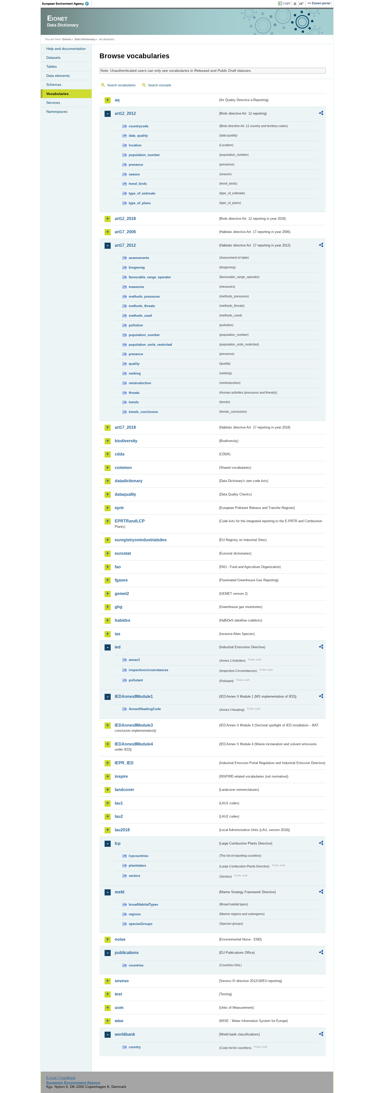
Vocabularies (57, 94)
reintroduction (140, 383)
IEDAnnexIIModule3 (134, 725)
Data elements (58, 76)
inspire (121, 776)
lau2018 (122, 830)
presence (136, 165)
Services (53, 103)
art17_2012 (125, 245)
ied (118, 647)
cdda (119, 454)
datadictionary (128, 481)
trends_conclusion (143, 412)
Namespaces (56, 111)
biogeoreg (137, 267)
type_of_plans (140, 203)
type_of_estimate (142, 193)
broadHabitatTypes (143, 904)
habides (122, 620)
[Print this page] (296, 3)
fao (118, 567)
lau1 (119, 803)
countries (136, 965)
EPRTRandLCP (130, 521)
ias (117, 634)
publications (127, 952)
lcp (118, 843)
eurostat (123, 553)
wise (119, 1021)
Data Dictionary (85, 39)
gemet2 (122, 593)
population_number (144, 155)
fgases (121, 580)
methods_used (140, 315)
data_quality (138, 135)
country (135, 1047)
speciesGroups (140, 924)
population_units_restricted (150, 345)
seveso (122, 981)
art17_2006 (125, 232)
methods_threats (142, 306)
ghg (118, 607)
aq (117, 100)
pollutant (136, 680)
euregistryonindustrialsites (141, 540)
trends (134, 402)
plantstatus (137, 865)
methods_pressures (144, 296)
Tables (51, 66)
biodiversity (126, 441)
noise (120, 939)
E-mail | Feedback (61, 1078)
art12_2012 (125, 113)
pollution (136, 325)
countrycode (138, 126)
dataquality (125, 494)
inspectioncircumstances (148, 670)
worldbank (125, 1034)
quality (134, 364)
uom (119, 1007)
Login (287, 3)
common (123, 467)
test (118, 994)
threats (134, 393)
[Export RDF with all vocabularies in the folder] (321, 114)
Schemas (53, 84)
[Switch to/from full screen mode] (302, 3)
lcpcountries (138, 856)
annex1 (134, 660)
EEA (67, 3)
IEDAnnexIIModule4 (134, 744)
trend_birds (138, 184)
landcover (124, 789)
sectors (134, 876)
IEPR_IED (124, 763)
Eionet (66, 39)
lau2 (119, 816)
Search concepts (159, 85)
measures (136, 287)
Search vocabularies (121, 85)
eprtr (119, 508)
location (135, 145)
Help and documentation (66, 49)
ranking (135, 373)
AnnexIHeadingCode (145, 709)
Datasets (53, 58)
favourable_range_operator (150, 277)
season (134, 174)
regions (135, 914)
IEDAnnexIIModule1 (134, 696)
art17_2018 (125, 427)
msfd (119, 892)
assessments (139, 258)
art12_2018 (125, 218)
